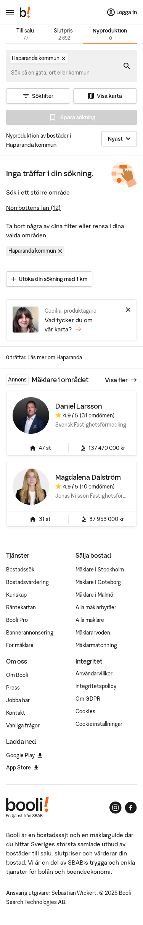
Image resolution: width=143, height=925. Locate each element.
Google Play (20, 755)
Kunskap (16, 594)
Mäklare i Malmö (94, 594)
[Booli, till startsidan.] (25, 12)
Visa (116, 380)
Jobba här (18, 700)
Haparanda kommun (32, 250)
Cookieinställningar (99, 724)
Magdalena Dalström (88, 477)
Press (13, 687)
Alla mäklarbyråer (96, 607)
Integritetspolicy (96, 686)
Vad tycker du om (69, 324)
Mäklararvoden (93, 632)
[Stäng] (128, 309)
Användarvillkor (94, 673)
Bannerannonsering (29, 632)
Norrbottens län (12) (33, 207)
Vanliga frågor (23, 725)
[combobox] (50, 73)
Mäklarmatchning (96, 645)
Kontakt (15, 712)
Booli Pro (17, 620)
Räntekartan (21, 607)
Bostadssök (20, 569)
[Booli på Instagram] (115, 808)
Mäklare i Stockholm (100, 569)
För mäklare (20, 645)
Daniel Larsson (78, 406)
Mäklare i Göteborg (98, 582)
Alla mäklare (90, 620)
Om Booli (17, 675)
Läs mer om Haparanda (54, 357)
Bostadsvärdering (27, 582)
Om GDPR (88, 698)
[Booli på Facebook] (131, 808)
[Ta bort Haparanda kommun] (63, 58)
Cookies (85, 711)
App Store (18, 767)
